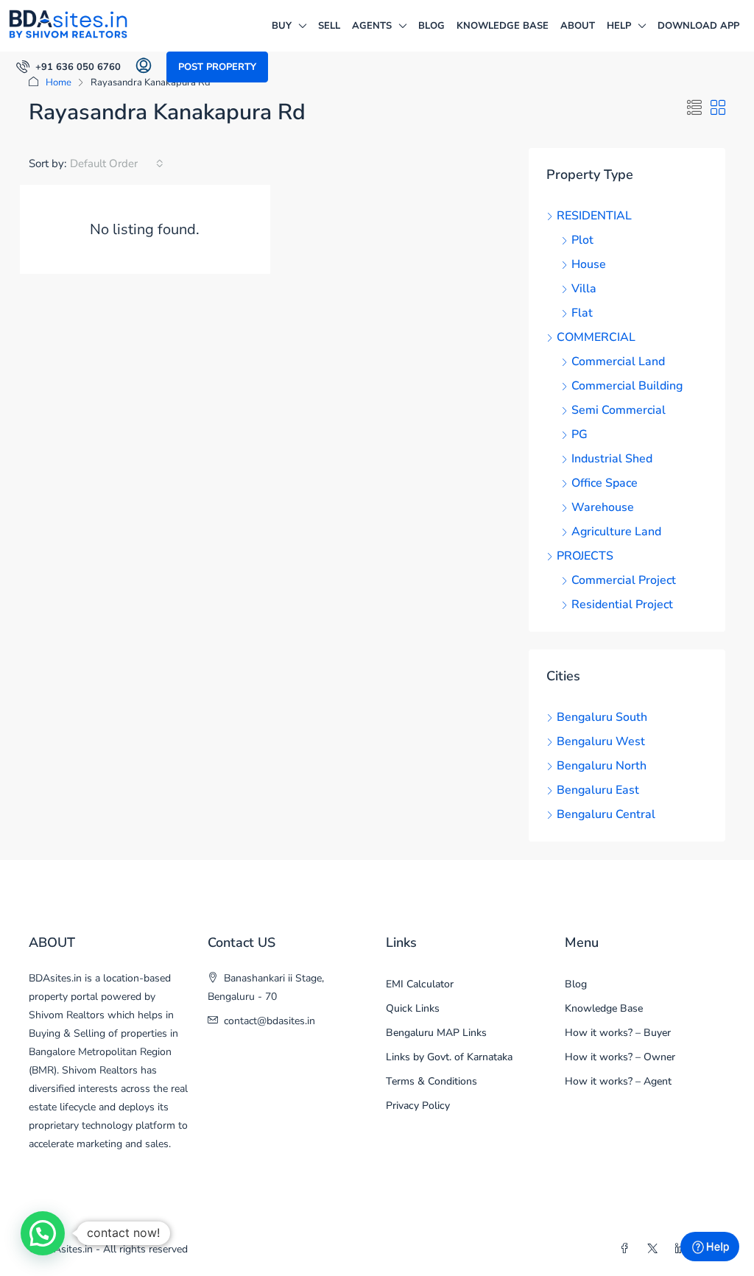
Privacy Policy (418, 1106)
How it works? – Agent (618, 1081)
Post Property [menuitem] (217, 67)
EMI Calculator (420, 984)
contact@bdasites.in (269, 1021)
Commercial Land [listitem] (618, 361)
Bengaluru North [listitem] (601, 766)
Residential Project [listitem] (622, 604)
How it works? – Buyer (618, 1033)
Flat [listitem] (582, 313)
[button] (694, 109)
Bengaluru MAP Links (436, 1033)
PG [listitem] (579, 434)
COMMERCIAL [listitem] (596, 337)
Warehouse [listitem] (602, 507)
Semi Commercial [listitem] (618, 410)
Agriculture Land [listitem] (616, 532)
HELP (619, 25)
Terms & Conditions (431, 1081)
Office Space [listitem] (604, 483)
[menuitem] (68, 67)
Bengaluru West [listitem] (601, 741)
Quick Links (413, 1008)
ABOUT (577, 25)
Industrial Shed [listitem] (611, 459)
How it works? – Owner (620, 1057)
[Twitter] (655, 1249)
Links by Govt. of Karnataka (449, 1057)
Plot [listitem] (582, 240)
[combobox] (117, 163)
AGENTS (372, 25)
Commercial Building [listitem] (627, 386)
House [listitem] (588, 264)
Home (58, 82)
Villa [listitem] (583, 289)
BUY (282, 25)
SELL (329, 25)
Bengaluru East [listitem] (598, 790)
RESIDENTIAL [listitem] (594, 216)
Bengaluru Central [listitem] (606, 814)
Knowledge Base (503, 25)
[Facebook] (627, 1249)
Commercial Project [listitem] (623, 580)
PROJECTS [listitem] (585, 556)
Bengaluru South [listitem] (602, 717)
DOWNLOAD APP (698, 25)
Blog (431, 25)
